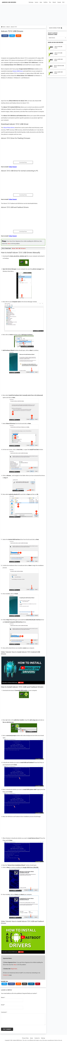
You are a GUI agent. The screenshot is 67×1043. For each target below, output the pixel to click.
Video (14, 964)
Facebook (11, 983)
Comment (4, 1012)
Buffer (24, 983)
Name (3, 997)
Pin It (38, 983)
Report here (14, 968)
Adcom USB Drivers (18, 71)
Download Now (23, 162)
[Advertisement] (33, 15)
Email (3, 1004)
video (8, 243)
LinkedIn (31, 983)
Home (4, 26)
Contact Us (6, 975)
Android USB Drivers (9, 2)
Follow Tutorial (13, 166)
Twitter (4, 983)
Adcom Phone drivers (8, 127)
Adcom (8, 26)
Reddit (18, 983)
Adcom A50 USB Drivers (19, 248)
